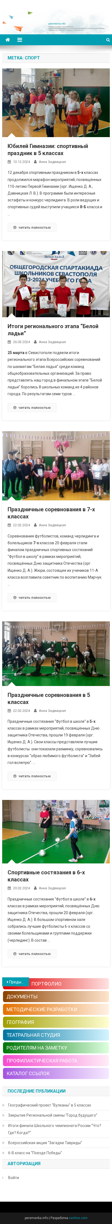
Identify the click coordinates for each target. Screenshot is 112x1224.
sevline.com (78, 1218)
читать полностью (34, 227)
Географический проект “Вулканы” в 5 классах (49, 1105)
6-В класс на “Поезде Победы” (35, 1153)
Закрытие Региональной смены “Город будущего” (52, 1115)
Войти (13, 1177)
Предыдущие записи (19, 982)
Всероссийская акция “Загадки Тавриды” (45, 1143)
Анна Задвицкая (52, 162)
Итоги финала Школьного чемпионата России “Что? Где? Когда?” (54, 1129)
